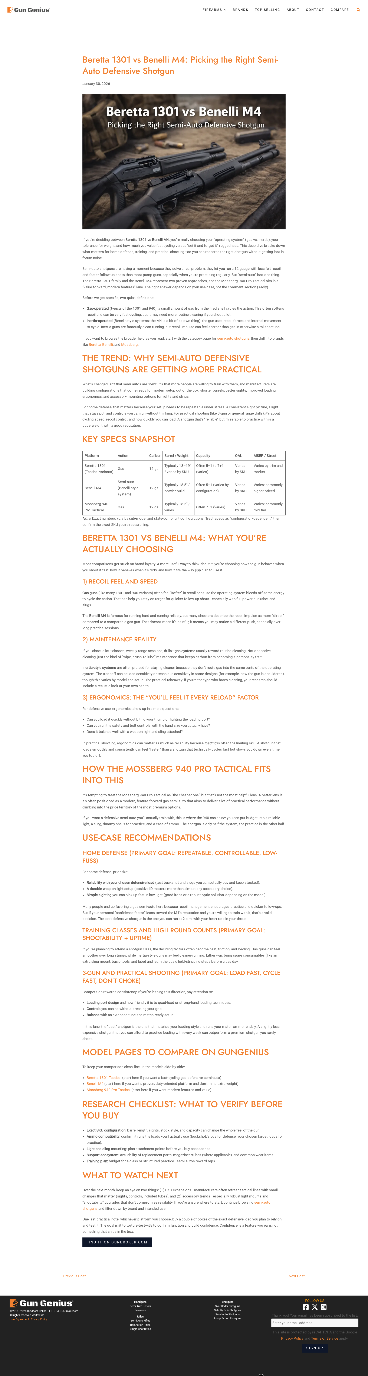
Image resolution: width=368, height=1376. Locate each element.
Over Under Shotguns (227, 1306)
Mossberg (129, 344)
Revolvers (140, 1310)
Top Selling (267, 10)
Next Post (299, 1276)
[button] (224, 10)
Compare (340, 10)
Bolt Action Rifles (140, 1324)
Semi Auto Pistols (140, 1306)
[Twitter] (315, 1307)
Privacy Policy (39, 1319)
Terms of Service (324, 1338)
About (293, 10)
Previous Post (72, 1276)
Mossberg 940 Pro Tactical (109, 1090)
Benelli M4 (95, 1083)
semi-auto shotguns (233, 338)
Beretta (95, 344)
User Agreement (19, 1319)
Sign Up (314, 1348)
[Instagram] (324, 1307)
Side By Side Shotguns (227, 1310)
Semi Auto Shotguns (227, 1314)
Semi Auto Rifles (140, 1320)
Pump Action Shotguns (227, 1318)
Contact (315, 10)
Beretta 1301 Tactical (104, 1078)
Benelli (107, 344)
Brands (240, 10)
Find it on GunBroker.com (117, 1242)
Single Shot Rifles (140, 1328)
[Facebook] (306, 1307)
